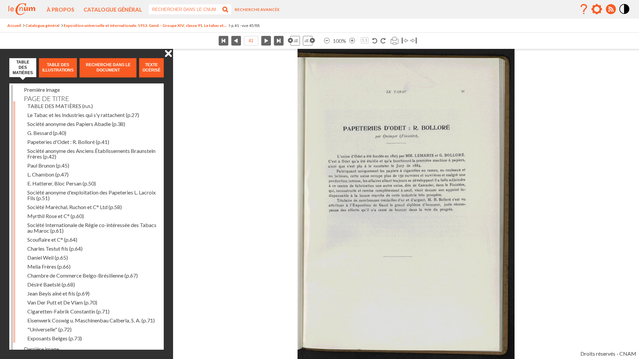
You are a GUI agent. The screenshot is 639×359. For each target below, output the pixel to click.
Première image (42, 89)
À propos (60, 9)
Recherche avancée (257, 9)
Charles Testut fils (55, 248)
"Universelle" (49, 329)
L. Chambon (48, 174)
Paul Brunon (48, 165)
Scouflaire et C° (52, 239)
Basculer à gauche (405, 41)
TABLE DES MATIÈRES (60, 106)
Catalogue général (113, 9)
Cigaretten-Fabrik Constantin (68, 311)
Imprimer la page (394, 41)
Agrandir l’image (352, 41)
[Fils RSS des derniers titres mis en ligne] (610, 9)
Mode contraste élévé (624, 14)
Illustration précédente (294, 41)
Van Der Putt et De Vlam (62, 302)
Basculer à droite (413, 41)
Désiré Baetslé (51, 284)
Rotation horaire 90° (382, 41)
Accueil (14, 25)
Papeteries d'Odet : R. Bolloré (68, 142)
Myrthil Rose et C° (55, 216)
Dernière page (279, 41)
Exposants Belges (54, 338)
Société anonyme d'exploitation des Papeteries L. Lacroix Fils (91, 195)
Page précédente (236, 41)
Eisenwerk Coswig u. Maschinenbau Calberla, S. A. (91, 320)
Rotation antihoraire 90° (374, 41)
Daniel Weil (47, 257)
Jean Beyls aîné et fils (58, 293)
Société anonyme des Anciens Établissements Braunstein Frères (91, 154)
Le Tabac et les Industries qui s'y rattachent (83, 115)
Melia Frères (49, 266)
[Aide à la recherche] (583, 9)
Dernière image (41, 349)
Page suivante (266, 41)
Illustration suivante (309, 41)
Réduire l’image (327, 41)
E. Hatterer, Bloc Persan (61, 183)
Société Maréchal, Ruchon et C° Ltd (74, 207)
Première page (223, 41)
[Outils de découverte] (596, 9)
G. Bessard (46, 133)
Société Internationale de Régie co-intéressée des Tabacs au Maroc (91, 228)
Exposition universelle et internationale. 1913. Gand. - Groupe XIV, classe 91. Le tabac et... (145, 25)
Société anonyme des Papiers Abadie (76, 124)
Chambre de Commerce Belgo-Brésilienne (82, 275)
